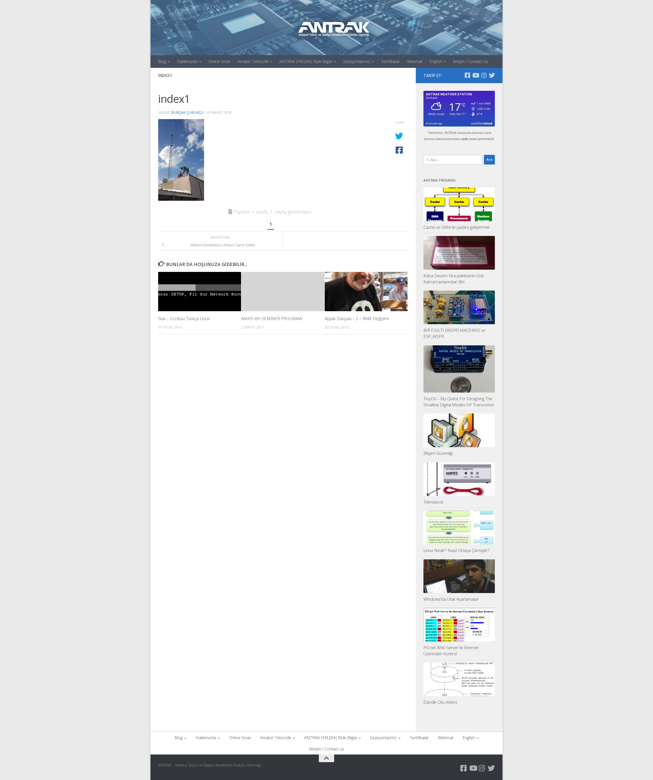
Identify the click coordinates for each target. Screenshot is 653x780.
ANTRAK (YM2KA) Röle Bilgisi (305, 61)
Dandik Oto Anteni (440, 702)
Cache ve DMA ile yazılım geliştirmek (456, 227)
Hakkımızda (187, 61)
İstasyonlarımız (356, 61)
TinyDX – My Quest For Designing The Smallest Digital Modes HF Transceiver (458, 402)
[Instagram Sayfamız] (484, 75)
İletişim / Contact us (470, 61)
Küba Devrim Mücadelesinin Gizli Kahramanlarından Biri (453, 279)
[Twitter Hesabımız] (492, 75)
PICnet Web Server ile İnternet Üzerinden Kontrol (451, 651)
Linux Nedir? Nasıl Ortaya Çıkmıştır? (456, 550)
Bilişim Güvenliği (438, 453)
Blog (162, 61)
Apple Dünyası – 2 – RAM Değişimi (357, 318)
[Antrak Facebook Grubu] (467, 75)
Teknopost (433, 502)
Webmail (414, 61)
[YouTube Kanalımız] (475, 75)
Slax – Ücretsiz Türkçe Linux (184, 318)
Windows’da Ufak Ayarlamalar (451, 599)
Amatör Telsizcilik (252, 61)
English (436, 61)
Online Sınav (219, 61)
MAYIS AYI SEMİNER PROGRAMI (272, 318)
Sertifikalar (390, 61)
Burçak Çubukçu (187, 112)
